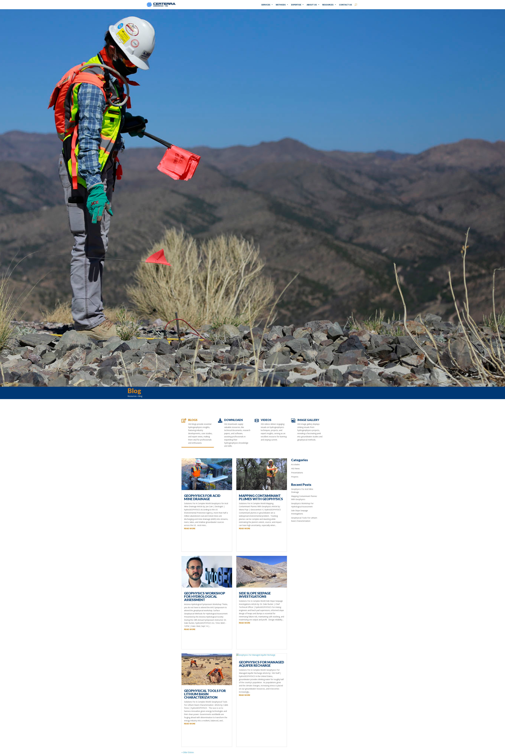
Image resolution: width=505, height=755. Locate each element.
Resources (328, 4)
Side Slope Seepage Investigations (255, 594)
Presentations (297, 472)
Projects (294, 476)
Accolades (295, 464)
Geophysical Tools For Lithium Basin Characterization (205, 694)
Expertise (296, 4)
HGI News (295, 468)
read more (189, 528)
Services (265, 4)
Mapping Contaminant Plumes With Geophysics (261, 497)
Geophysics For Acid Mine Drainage (202, 497)
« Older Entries (187, 752)
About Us (312, 4)
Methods (281, 4)
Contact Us (345, 4)
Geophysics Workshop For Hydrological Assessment (204, 596)
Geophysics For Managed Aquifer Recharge (261, 663)
